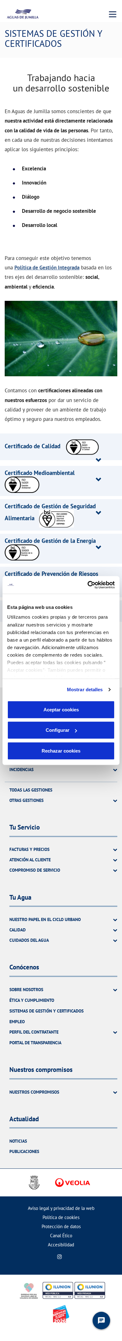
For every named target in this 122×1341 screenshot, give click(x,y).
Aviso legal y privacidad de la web (61, 1208)
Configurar (57, 730)
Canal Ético (61, 1236)
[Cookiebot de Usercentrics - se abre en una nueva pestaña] (88, 585)
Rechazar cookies (61, 750)
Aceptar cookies (61, 709)
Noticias (18, 1141)
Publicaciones (24, 1151)
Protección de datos (61, 1226)
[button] (52, 446)
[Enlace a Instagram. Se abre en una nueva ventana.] (59, 1257)
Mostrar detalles (85, 689)
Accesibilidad (61, 1245)
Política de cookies (61, 1217)
